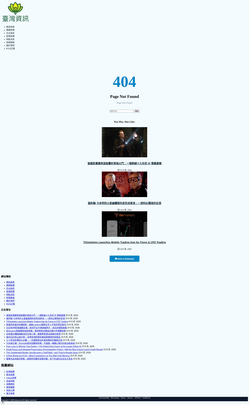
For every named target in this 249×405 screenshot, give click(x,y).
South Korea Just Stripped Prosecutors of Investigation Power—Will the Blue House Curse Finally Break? (54, 349)
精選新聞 (10, 30)
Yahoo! (123, 398)
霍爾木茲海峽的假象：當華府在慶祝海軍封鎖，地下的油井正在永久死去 (39, 359)
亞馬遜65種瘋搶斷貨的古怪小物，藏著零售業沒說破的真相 (33, 334)
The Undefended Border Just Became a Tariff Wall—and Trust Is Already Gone (42, 353)
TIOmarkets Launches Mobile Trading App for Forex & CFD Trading (124, 242)
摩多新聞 (10, 375)
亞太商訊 (10, 33)
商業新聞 (10, 36)
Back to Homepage (125, 259)
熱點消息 (10, 39)
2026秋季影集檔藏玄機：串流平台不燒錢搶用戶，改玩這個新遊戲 (36, 328)
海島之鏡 (10, 390)
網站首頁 (10, 27)
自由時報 (10, 381)
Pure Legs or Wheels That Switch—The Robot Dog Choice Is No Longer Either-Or (43, 346)
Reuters (130, 398)
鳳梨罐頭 (10, 387)
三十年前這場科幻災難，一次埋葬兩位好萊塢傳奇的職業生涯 (34, 340)
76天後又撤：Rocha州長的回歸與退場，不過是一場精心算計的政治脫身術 (40, 343)
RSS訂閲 (10, 49)
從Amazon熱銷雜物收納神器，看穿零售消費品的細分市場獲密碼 (36, 331)
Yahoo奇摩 (11, 378)
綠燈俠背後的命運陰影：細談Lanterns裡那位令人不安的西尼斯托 (36, 325)
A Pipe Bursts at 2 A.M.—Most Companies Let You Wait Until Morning (38, 356)
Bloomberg (115, 398)
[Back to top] (2, 402)
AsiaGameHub (104, 398)
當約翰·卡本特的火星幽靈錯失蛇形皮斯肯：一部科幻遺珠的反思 (124, 203)
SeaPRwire (146, 398)
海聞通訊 (10, 384)
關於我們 (10, 45)
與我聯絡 (10, 42)
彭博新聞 (10, 372)
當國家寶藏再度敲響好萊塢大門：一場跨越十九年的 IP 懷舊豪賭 (125, 163)
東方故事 (10, 393)
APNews (137, 398)
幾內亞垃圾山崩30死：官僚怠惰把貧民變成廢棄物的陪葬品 (33, 337)
